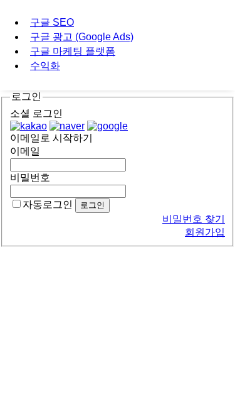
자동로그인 (48, 204)
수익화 (45, 65)
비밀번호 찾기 (193, 219)
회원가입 (205, 232)
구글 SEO (52, 22)
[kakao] (28, 126)
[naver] (67, 126)
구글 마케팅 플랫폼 (72, 51)
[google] (107, 126)
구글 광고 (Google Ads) (81, 36)
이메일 (25, 151)
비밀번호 (30, 177)
